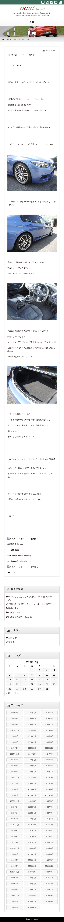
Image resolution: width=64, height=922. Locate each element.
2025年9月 (49, 730)
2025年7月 (32, 736)
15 (32, 679)
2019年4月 (32, 884)
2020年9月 (49, 848)
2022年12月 (49, 795)
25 (54, 684)
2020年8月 (14, 854)
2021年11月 (14, 825)
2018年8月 (14, 901)
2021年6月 (49, 830)
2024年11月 (14, 754)
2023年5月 (14, 789)
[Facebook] (51, 2)
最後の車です (14, 608)
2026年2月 (14, 724)
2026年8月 (14, 713)
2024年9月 (49, 754)
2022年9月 (49, 801)
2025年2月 (14, 748)
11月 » (16, 693)
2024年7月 (32, 760)
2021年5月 (14, 836)
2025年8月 (14, 736)
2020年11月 (14, 848)
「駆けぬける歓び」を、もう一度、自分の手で (30, 604)
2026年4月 (32, 718)
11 (54, 675)
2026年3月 (49, 718)
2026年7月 (32, 713)
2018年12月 (49, 889)
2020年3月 (49, 860)
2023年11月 (14, 777)
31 (47, 689)
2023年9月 (49, 777)
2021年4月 (32, 836)
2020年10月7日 (51, 50)
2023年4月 (32, 789)
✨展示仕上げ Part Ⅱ (21, 55)
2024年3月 (49, 766)
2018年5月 (14, 907)
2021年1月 (32, 842)
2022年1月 (32, 819)
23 (39, 684)
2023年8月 (14, 783)
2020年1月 (32, 866)
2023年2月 (14, 795)
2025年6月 (49, 736)
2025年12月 (49, 724)
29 (32, 689)
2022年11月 (14, 801)
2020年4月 (32, 860)
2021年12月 (49, 819)
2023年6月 (49, 783)
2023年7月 (32, 783)
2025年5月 (14, 742)
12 (9, 679)
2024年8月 (14, 760)
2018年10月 (32, 895)
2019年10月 (32, 872)
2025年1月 (32, 748)
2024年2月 (14, 772)
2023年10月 (32, 777)
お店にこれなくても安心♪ (20, 617)
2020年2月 (14, 866)
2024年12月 (49, 748)
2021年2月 (14, 842)
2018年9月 (49, 895)
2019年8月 (14, 878)
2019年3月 (49, 884)
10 (47, 675)
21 (24, 684)
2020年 (15, 39)
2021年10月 (32, 825)
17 (47, 679)
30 (39, 689)
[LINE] (43, 2)
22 (32, 684)
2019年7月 (32, 878)
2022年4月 (32, 813)
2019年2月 (14, 889)
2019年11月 (14, 872)
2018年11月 (14, 895)
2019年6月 (49, 878)
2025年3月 (49, 742)
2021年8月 (14, 830)
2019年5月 (14, 884)
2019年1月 (32, 889)
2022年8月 (14, 807)
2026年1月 (32, 724)
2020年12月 (49, 842)
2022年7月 (32, 807)
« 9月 (8, 693)
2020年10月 (32, 848)
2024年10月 (32, 754)
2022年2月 (14, 819)
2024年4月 (32, 766)
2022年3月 (49, 813)
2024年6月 (49, 760)
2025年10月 (32, 730)
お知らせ (12, 637)
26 (9, 689)
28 (24, 689)
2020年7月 (32, 854)
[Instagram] (47, 2)
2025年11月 (14, 730)
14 (24, 679)
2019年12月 (49, 866)
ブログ (9, 39)
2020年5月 (14, 860)
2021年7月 (32, 830)
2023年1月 (32, 795)
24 (47, 684)
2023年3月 (49, 789)
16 (39, 679)
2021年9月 (49, 825)
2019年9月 (49, 872)
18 (54, 679)
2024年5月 (14, 766)
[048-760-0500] (60, 2)
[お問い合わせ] (55, 2)
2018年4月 (32, 907)
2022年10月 (32, 801)
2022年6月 (49, 807)
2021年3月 (49, 836)
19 (9, 684)
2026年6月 (49, 713)
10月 (22, 39)
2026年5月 (14, 718)
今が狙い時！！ (15, 612)
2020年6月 (49, 854)
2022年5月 (14, 813)
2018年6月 (49, 901)
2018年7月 (32, 901)
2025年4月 (32, 742)
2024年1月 (32, 772)
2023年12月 (49, 772)
